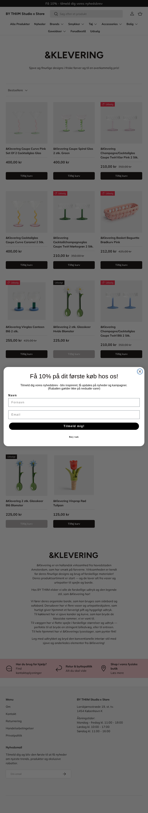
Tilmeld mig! (74, 426)
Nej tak (74, 437)
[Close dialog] (140, 371)
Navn (12, 395)
